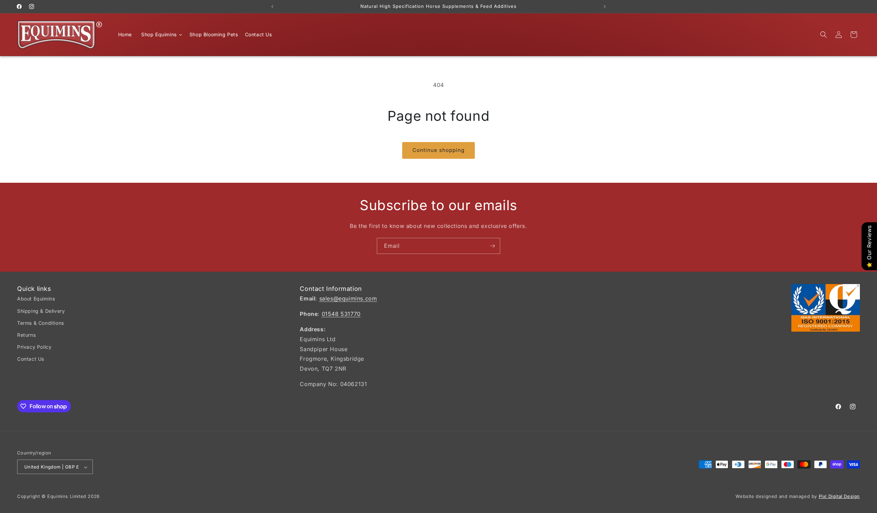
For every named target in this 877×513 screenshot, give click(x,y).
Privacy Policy (34, 347)
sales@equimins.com (348, 298)
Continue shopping (438, 150)
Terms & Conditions (40, 323)
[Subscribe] (492, 246)
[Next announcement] (604, 6)
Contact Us (30, 359)
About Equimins (36, 299)
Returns (26, 335)
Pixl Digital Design (839, 496)
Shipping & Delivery (41, 311)
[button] (823, 34)
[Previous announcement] (272, 6)
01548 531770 (341, 314)
